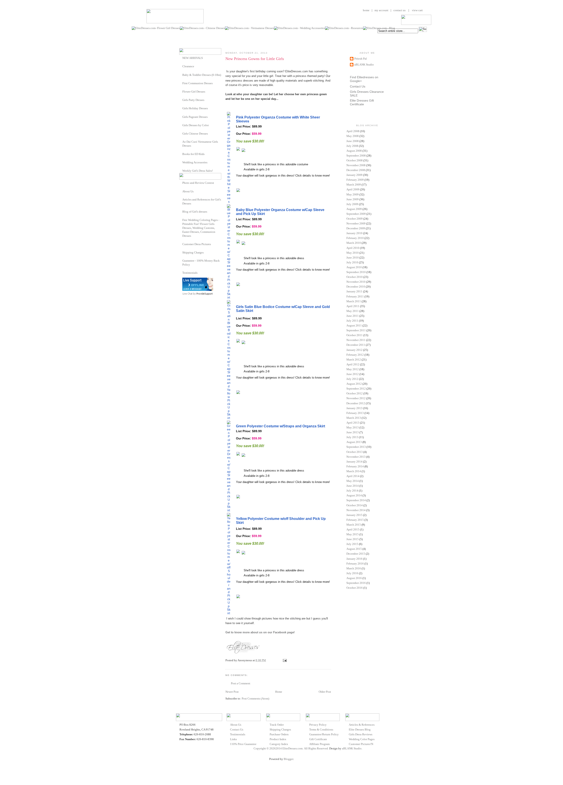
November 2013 (356, 456)
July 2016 (352, 573)
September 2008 (356, 155)
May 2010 (352, 252)
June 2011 (352, 315)
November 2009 (356, 223)
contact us (399, 10)
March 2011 (353, 301)
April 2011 (352, 306)
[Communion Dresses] (180, 83)
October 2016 (354, 587)
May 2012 (352, 369)
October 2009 (354, 218)
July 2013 (352, 437)
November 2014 (356, 510)
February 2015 (355, 519)
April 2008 (352, 131)
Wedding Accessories (194, 162)
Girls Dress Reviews (360, 734)
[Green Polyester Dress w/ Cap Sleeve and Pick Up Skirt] (229, 510)
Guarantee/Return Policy (324, 734)
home (366, 10)
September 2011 (356, 330)
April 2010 (352, 248)
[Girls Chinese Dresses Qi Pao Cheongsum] (180, 133)
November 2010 (356, 281)
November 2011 (356, 340)
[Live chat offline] (197, 289)
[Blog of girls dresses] (180, 211)
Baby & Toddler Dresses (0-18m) (201, 74)
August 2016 (354, 578)
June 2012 (352, 374)
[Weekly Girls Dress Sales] (180, 170)
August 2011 (354, 325)
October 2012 (354, 393)
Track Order (277, 724)
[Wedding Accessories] (180, 162)
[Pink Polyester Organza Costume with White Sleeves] (229, 201)
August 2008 (354, 150)
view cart (417, 10)
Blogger (288, 759)
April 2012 (352, 364)
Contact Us (357, 86)
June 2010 (352, 257)
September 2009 (356, 213)
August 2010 (354, 267)
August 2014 (354, 495)
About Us (188, 191)
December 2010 (355, 286)
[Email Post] (284, 660)
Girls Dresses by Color (195, 125)
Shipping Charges (193, 252)
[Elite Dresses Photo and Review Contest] (180, 182)
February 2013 (355, 413)
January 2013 (354, 408)
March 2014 (353, 471)
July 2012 (352, 379)
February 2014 (355, 466)
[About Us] (180, 191)
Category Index (279, 744)
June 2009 (352, 199)
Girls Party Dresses (193, 100)
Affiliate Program (319, 744)
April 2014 (352, 476)
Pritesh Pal (360, 58)
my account (381, 10)
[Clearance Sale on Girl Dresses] (180, 66)
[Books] (180, 153)
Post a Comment (240, 683)
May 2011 (352, 311)
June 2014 (352, 485)
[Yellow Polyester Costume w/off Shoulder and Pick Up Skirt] (229, 613)
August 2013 (354, 442)
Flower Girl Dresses (193, 91)
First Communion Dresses (197, 83)
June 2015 (352, 539)
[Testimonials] (180, 272)
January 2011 (354, 291)
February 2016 (355, 563)
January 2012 (354, 350)
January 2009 (354, 175)
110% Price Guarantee (243, 744)
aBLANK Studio (364, 64)
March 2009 (353, 184)
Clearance (188, 66)
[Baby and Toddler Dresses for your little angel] (180, 74)
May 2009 (352, 194)
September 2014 (356, 500)
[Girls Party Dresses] (180, 99)
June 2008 (352, 141)
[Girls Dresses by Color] (180, 125)
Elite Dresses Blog (360, 729)
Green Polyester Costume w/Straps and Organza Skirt (280, 426)
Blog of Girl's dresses (194, 211)
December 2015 (355, 553)
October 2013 (354, 452)
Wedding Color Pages (362, 739)
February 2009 (355, 179)
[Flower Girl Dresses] (180, 91)
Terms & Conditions (321, 729)
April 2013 (352, 422)
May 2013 (352, 427)
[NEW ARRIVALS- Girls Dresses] (180, 57)
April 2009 (352, 189)
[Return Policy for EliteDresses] (180, 260)
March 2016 (353, 568)
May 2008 (352, 136)
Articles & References (362, 724)
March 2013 (353, 417)
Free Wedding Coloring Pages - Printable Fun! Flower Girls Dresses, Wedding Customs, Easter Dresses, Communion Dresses (200, 228)
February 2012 (355, 354)
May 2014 (352, 481)
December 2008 (355, 170)
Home (278, 691)
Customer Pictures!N (361, 744)
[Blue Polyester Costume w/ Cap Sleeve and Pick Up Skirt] (229, 297)
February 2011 (355, 296)
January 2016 (354, 558)
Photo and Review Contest (198, 182)
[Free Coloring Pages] (180, 220)
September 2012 (356, 388)
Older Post (325, 691)
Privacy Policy (318, 724)
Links (233, 739)
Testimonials (189, 272)
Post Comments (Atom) (255, 698)
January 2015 (354, 515)
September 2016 (356, 583)
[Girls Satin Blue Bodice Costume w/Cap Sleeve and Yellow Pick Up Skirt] (229, 418)
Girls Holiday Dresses (195, 108)
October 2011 (354, 335)
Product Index (278, 739)
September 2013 (356, 446)
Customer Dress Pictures (196, 244)
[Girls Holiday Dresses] (180, 108)
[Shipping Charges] (180, 252)
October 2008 (354, 160)
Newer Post (232, 691)
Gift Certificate (318, 739)
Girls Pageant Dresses (195, 116)
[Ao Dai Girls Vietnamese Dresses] (180, 141)
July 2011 (352, 320)
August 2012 (354, 383)
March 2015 (353, 524)
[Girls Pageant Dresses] (180, 116)
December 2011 (355, 344)
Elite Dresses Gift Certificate (362, 102)
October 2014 (354, 505)
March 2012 (353, 359)
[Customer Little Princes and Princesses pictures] (180, 244)
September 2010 (356, 272)
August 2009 (354, 209)
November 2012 (356, 398)
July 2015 (352, 544)
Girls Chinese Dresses (195, 133)
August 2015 (354, 548)
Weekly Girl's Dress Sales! (197, 170)
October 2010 (354, 277)
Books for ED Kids (193, 154)
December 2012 (355, 403)
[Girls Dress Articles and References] (180, 199)
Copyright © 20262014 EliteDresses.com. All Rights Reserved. (291, 748)
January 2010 (354, 233)
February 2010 (355, 238)
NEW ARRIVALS (192, 58)
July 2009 (352, 204)
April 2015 (352, 529)
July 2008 (352, 146)
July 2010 (352, 262)
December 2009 (355, 228)
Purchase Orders (279, 734)
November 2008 (356, 165)
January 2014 (354, 461)
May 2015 (352, 534)
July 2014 (352, 490)
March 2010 (353, 242)
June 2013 (352, 432)
